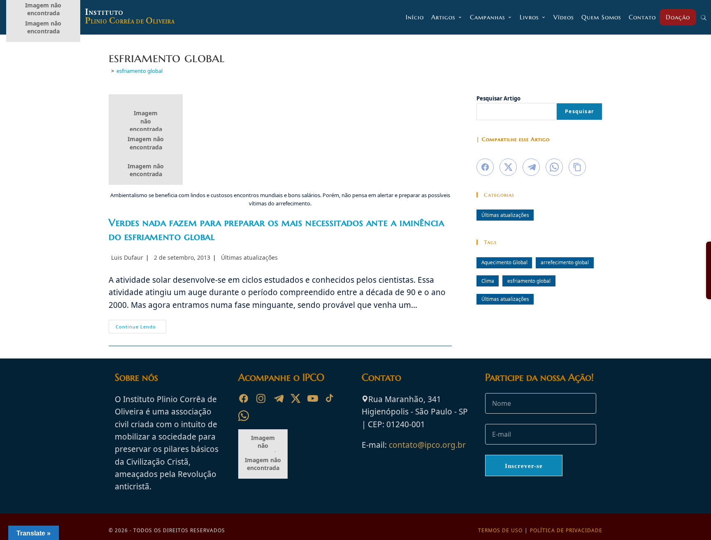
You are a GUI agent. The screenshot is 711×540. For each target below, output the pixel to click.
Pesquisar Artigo (498, 98)
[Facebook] (243, 398)
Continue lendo (141, 328)
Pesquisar (579, 111)
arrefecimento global (565, 262)
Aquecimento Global (504, 262)
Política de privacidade (566, 530)
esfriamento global (139, 70)
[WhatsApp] (243, 415)
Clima (487, 280)
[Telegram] (278, 398)
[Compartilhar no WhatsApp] (554, 167)
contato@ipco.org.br (427, 445)
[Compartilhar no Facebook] (485, 167)
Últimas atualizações (249, 257)
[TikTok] (330, 398)
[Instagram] (261, 398)
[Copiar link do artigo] (577, 167)
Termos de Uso (500, 530)
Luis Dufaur (127, 257)
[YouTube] (312, 398)
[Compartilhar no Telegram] (531, 167)
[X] (295, 398)
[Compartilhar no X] (508, 167)
